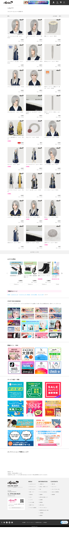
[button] (7, 273)
